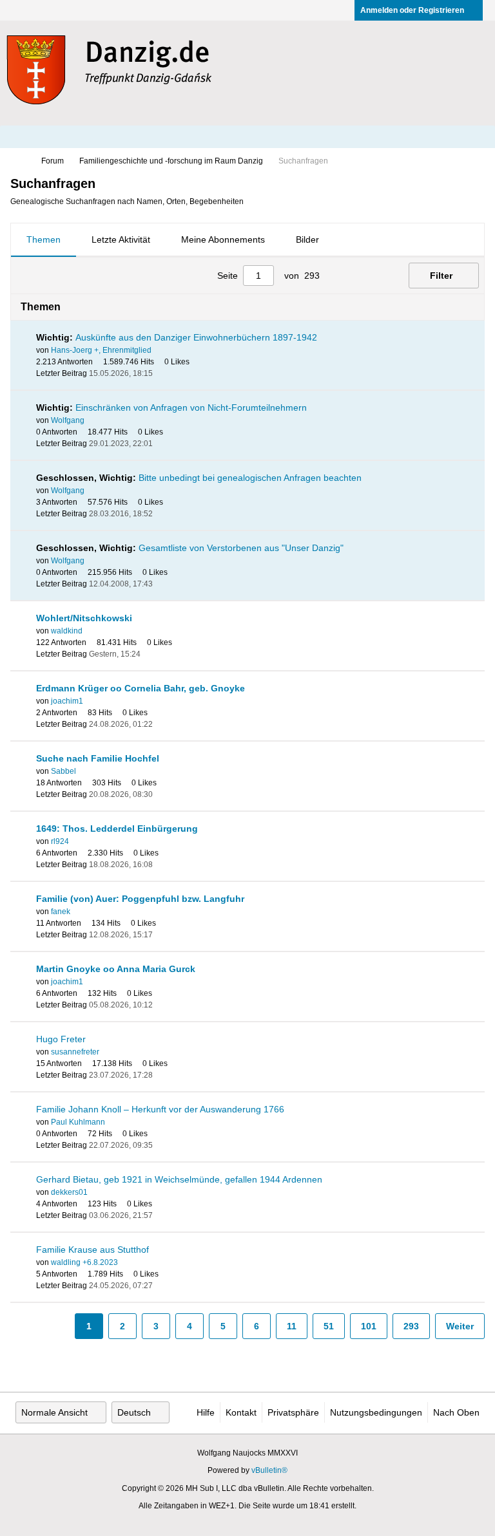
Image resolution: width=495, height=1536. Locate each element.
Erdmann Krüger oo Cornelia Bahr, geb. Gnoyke (140, 688)
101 (368, 1326)
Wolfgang (67, 420)
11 (291, 1326)
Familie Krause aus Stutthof (92, 1249)
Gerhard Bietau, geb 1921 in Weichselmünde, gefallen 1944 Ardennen (179, 1179)
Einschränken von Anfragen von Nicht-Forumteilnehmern (191, 407)
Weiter (460, 1326)
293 (411, 1326)
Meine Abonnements (223, 239)
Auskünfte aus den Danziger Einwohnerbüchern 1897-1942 (196, 337)
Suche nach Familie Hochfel (97, 758)
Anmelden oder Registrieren (412, 10)
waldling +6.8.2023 (84, 1262)
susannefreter (75, 1051)
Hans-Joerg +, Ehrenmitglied (101, 350)
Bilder (307, 239)
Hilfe (206, 1412)
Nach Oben (456, 1412)
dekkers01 (69, 1192)
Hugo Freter (61, 1039)
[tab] (43, 240)
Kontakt (241, 1412)
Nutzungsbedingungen (376, 1412)
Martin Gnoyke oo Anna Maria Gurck (115, 969)
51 (329, 1326)
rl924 (60, 841)
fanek (60, 911)
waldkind (66, 630)
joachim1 (67, 701)
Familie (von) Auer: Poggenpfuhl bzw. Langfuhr (140, 899)
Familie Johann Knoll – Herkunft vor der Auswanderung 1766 (160, 1109)
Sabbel (63, 771)
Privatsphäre (293, 1412)
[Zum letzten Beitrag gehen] (160, 373)
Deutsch (134, 1412)
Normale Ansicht (54, 1412)
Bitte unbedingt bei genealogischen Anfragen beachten (250, 478)
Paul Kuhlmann (78, 1122)
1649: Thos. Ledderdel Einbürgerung (117, 828)
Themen (43, 239)
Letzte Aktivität (121, 239)
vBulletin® (269, 1470)
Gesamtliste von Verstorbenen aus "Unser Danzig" (241, 548)
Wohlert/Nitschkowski (84, 618)
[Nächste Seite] (369, 275)
